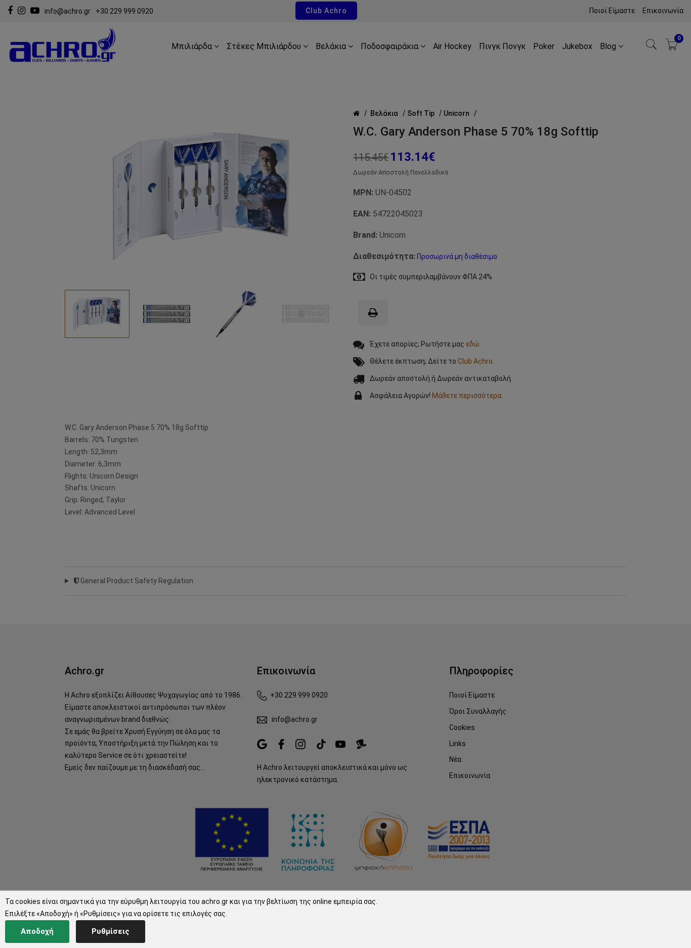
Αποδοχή (37, 931)
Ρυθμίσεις (110, 931)
